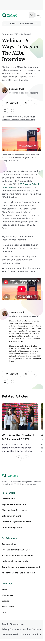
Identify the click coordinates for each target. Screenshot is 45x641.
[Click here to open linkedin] (5, 110)
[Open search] (32, 15)
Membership (7, 595)
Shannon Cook (16, 89)
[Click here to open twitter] (12, 110)
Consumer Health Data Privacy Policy (21, 634)
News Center (8, 606)
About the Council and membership (18, 573)
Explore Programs (29, 93)
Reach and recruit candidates (16, 550)
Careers (5, 601)
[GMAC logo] (10, 15)
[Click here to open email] (26, 103)
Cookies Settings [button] (32, 629)
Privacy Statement (11, 629)
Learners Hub (8, 499)
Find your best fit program (14, 510)
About (5, 589)
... (5, 24)
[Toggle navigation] (38, 15)
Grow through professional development (21, 567)
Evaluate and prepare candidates (17, 555)
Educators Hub (9, 544)
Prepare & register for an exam (16, 521)
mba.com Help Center (12, 527)
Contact (5, 612)
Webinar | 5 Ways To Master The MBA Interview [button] (25, 24)
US (32, 190)
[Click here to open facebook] (34, 103)
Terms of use (17, 624)
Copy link (14, 103)
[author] (5, 90)
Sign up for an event (11, 516)
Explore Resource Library (14, 504)
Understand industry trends (15, 561)
